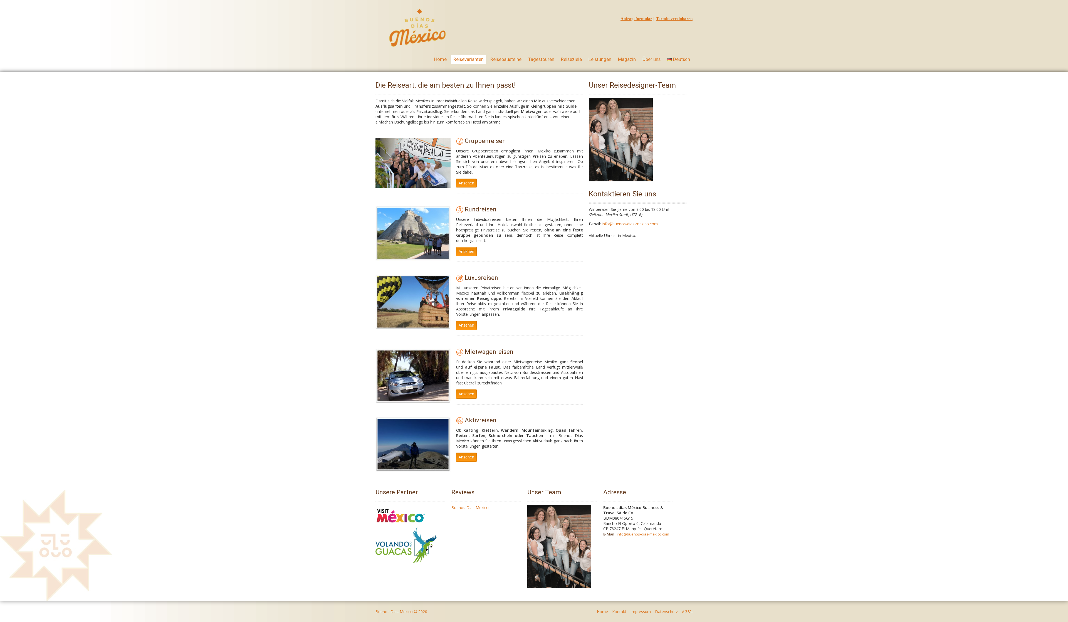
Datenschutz (666, 611)
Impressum (641, 611)
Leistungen (600, 59)
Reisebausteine (505, 59)
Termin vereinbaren (674, 18)
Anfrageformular (636, 18)
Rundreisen (480, 209)
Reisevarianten (468, 59)
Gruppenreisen (485, 140)
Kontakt (619, 611)
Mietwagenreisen (489, 351)
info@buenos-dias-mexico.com (630, 223)
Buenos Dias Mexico (470, 507)
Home (440, 59)
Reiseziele (571, 59)
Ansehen (466, 183)
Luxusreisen (481, 277)
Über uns (651, 59)
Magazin (627, 59)
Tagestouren (541, 59)
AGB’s (687, 611)
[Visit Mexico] (400, 524)
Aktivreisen (480, 420)
